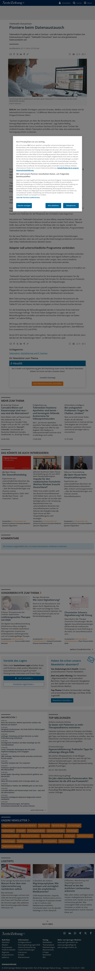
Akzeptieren (71, 205)
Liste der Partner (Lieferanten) (28, 197)
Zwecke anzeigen (24, 205)
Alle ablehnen (53, 205)
